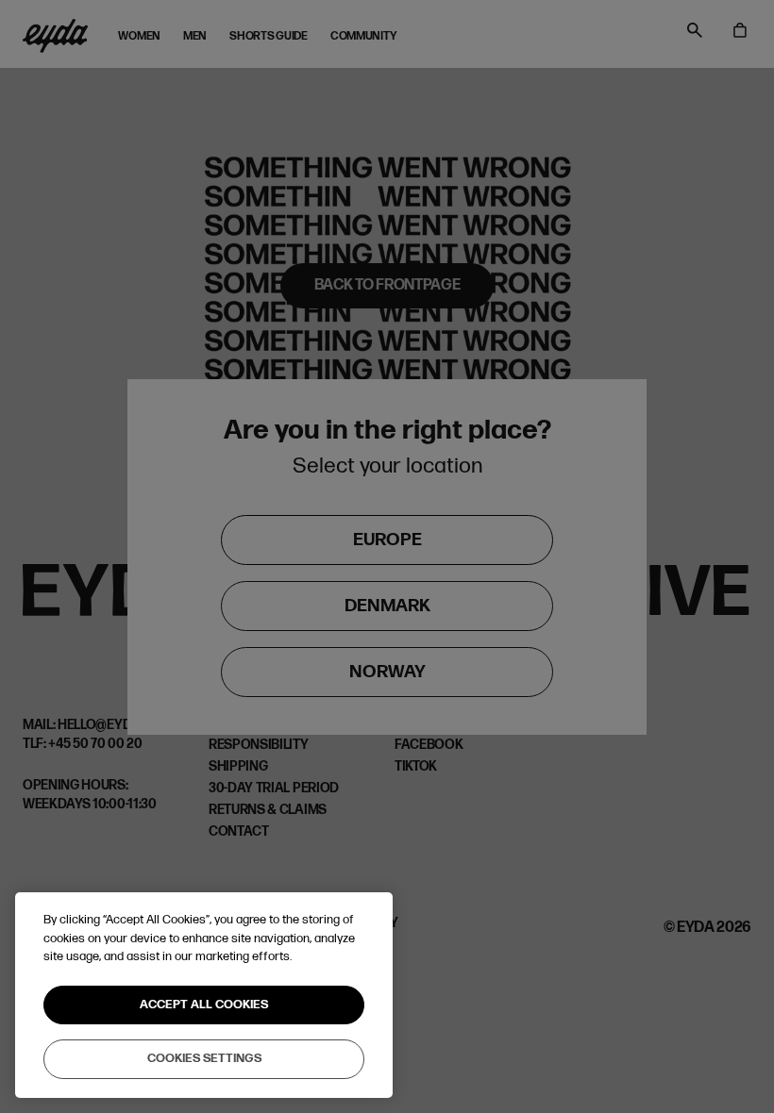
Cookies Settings (204, 1058)
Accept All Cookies (204, 1004)
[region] (204, 995)
